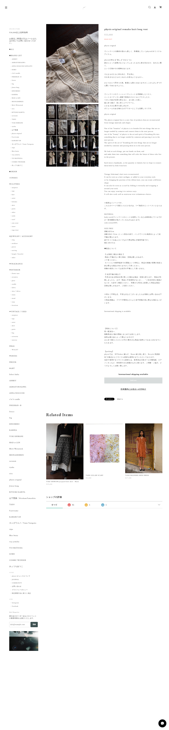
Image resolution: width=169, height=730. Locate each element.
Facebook (15, 606)
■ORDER (13, 172)
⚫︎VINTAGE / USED (18, 312)
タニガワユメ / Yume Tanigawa (23, 144)
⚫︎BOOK (12, 362)
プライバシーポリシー (20, 590)
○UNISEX (13, 178)
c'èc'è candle (16, 73)
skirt (13, 205)
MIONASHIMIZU (18, 102)
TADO (14, 119)
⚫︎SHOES (13, 356)
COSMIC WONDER (18, 162)
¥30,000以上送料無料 (18, 32)
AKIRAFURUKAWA (18, 63)
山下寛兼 (15, 130)
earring (14, 250)
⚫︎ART (12, 368)
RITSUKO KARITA (18, 112)
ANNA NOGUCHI (17, 393)
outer (13, 198)
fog (13, 84)
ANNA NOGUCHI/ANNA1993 (22, 66)
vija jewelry (16, 155)
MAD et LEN (16, 98)
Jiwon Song (15, 87)
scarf (13, 219)
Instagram (15, 603)
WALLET (15, 350)
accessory (15, 336)
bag (13, 333)
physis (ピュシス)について (21, 576)
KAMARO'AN (16, 141)
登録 (34, 624)
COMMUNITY (17, 583)
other (13, 212)
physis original (17, 133)
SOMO (14, 70)
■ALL (11, 49)
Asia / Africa (16, 291)
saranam (15, 116)
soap (13, 302)
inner (14, 226)
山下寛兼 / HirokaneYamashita (22, 498)
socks (13, 216)
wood (13, 298)
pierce (14, 247)
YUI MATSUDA (17, 158)
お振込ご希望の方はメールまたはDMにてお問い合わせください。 (23, 41)
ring (13, 240)
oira (13, 109)
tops (13, 191)
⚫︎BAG (12, 346)
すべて (54, 505)
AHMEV (15, 59)
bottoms (14, 202)
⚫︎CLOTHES (14, 184)
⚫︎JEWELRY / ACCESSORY (21, 236)
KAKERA (15, 95)
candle (14, 284)
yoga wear (15, 230)
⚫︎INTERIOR (14, 270)
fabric (14, 288)
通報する (120, 399)
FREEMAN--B (17, 77)
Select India (14, 374)
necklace (15, 243)
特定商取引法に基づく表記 (21, 593)
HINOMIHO (16, 91)
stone (13, 295)
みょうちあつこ (17, 165)
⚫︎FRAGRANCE (16, 264)
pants (13, 209)
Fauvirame (15, 137)
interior (14, 340)
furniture (15, 305)
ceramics (15, 277)
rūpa (13, 148)
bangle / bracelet (17, 254)
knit (13, 195)
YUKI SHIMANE (17, 123)
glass (13, 281)
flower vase (16, 273)
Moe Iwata (15, 151)
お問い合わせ (16, 586)
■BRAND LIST (15, 56)
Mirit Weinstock (17, 105)
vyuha (14, 126)
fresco (14, 80)
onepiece (15, 188)
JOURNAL (15, 579)
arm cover (15, 223)
